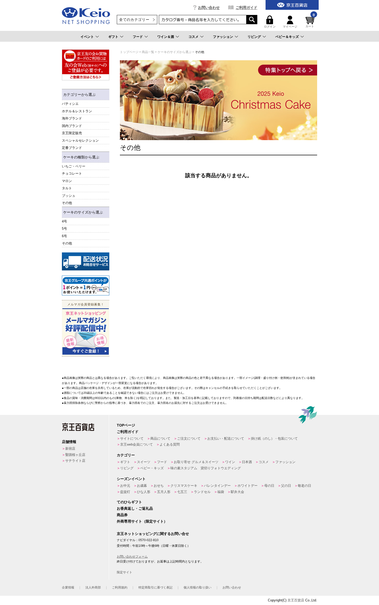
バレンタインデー (217, 486)
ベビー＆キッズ (287, 37)
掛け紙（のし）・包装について (274, 438)
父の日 (286, 486)
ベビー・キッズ (152, 468)
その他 (67, 203)
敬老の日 (304, 486)
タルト (67, 188)
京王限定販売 (72, 133)
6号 (64, 236)
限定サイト (124, 572)
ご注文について (189, 438)
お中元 (125, 486)
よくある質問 (170, 444)
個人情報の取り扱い (197, 587)
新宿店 (70, 448)
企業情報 (68, 587)
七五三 (182, 492)
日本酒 (247, 462)
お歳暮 (142, 486)
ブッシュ (68, 196)
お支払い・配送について (225, 438)
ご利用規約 (119, 587)
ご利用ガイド (246, 7)
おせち (159, 486)
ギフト (113, 37)
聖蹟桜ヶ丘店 (75, 455)
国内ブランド (72, 126)
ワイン (230, 462)
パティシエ (70, 104)
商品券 (122, 515)
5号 (64, 229)
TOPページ (126, 425)
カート (310, 22)
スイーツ (143, 462)
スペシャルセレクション (80, 140)
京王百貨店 (295, 600)
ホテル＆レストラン (77, 111)
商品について (160, 438)
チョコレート (72, 173)
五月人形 (163, 492)
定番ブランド (72, 148)
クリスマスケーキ (183, 486)
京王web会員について (136, 444)
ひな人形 (143, 492)
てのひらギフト (129, 502)
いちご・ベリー (73, 166)
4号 (64, 221)
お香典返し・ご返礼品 (135, 508)
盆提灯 (125, 492)
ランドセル (202, 492)
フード (138, 37)
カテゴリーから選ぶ (79, 94)
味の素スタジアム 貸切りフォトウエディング (205, 468)
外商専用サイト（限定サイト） (142, 521)
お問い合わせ (209, 7)
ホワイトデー (247, 486)
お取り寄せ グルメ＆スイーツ (196, 462)
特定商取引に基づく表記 (155, 587)
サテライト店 (75, 461)
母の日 (269, 486)
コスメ (193, 37)
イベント (87, 37)
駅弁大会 (237, 492)
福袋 (220, 492)
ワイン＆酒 (165, 37)
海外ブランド (72, 118)
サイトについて (132, 438)
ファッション (223, 37)
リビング (254, 37)
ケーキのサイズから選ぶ (83, 212)
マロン (67, 181)
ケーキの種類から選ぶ (81, 157)
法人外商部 (93, 587)
